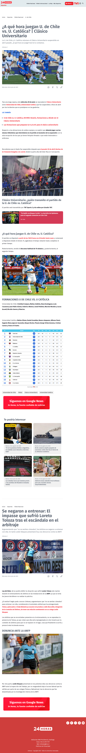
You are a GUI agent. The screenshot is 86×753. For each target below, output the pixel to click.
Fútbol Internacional (42, 3)
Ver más (23, 219)
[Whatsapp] (48, 87)
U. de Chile (28, 17)
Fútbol (20, 392)
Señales (69, 3)
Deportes (9, 17)
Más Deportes (57, 3)
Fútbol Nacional (31, 3)
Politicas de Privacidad (43, 746)
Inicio (3, 17)
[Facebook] (53, 87)
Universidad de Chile (9, 392)
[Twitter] (57, 87)
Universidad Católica (46, 392)
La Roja (51, 3)
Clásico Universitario (31, 392)
